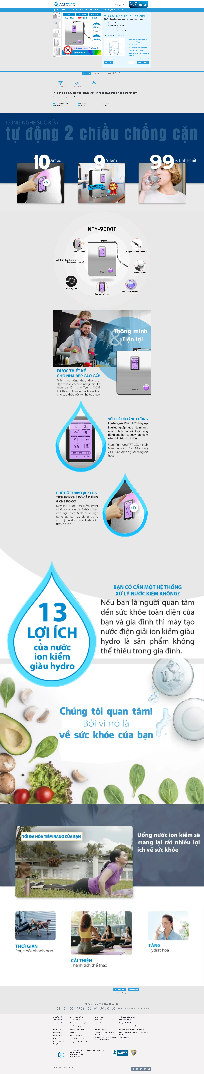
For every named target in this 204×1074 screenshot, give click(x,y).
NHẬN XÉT (89, 10)
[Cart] (123, 5)
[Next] (99, 33)
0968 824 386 (141, 5)
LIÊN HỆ (137, 3)
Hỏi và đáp (72, 10)
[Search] (115, 4)
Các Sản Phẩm (61, 10)
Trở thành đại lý (108, 10)
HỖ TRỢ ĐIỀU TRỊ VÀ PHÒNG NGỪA (114, 35)
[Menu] (54, 10)
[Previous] (64, 33)
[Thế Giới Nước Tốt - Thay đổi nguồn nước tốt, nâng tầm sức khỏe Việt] (64, 4)
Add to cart (142, 62)
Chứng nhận (80, 10)
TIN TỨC (97, 10)
